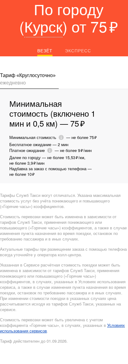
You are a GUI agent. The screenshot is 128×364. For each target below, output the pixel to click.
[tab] (29, 80)
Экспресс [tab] (78, 50)
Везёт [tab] (45, 50)
